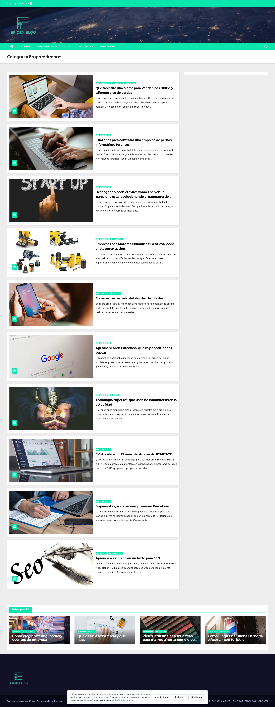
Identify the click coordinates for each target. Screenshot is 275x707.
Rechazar (179, 697)
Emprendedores (47, 46)
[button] (265, 46)
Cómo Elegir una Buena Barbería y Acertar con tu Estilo (235, 638)
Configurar (196, 697)
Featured (117, 293)
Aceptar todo (161, 697)
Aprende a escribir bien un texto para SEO (128, 558)
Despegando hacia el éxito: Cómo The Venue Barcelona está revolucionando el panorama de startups (132, 196)
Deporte (25, 46)
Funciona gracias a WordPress (21, 701)
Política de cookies (124, 700)
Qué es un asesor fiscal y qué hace (101, 638)
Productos (86, 46)
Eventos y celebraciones (23, 631)
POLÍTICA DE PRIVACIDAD (219, 701)
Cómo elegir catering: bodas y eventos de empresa (37, 638)
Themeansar (59, 701)
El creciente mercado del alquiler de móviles (129, 298)
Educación (107, 46)
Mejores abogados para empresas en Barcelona (132, 506)
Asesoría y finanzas (87, 631)
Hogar (68, 46)
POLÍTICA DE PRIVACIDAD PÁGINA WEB (250, 701)
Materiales (148, 631)
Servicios (213, 631)
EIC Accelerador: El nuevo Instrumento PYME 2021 (134, 454)
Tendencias (130, 83)
